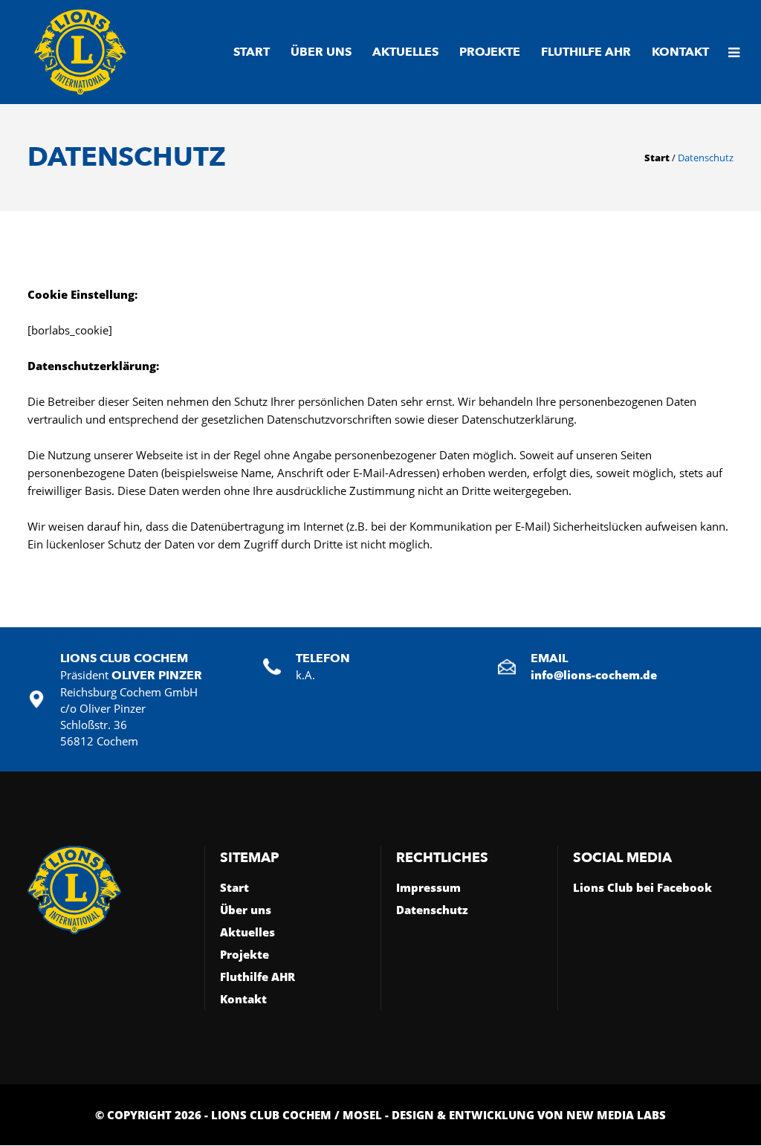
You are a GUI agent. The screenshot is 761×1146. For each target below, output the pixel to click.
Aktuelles (247, 932)
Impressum (428, 887)
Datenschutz (432, 909)
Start (657, 157)
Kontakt (243, 998)
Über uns (245, 909)
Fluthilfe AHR (257, 976)
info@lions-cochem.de (594, 674)
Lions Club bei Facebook (642, 887)
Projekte (244, 954)
